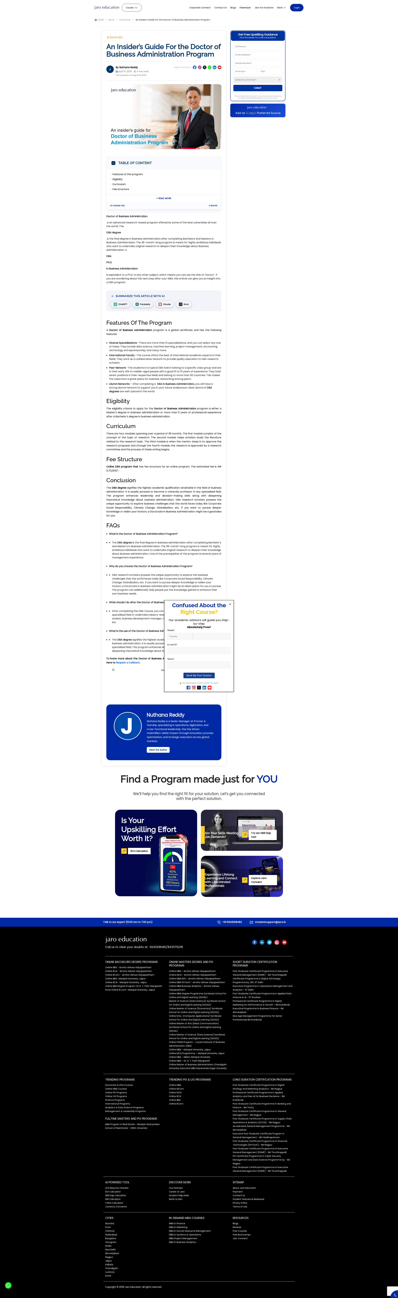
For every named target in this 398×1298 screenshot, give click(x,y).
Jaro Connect (240, 1238)
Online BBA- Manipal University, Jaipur (125, 978)
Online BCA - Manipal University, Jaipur (126, 982)
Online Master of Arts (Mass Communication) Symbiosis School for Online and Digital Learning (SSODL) (195, 1027)
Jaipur (108, 1260)
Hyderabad (111, 1234)
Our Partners (176, 1188)
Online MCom (176, 1088)
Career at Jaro (177, 1191)
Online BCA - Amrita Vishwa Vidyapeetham (128, 971)
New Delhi (110, 1249)
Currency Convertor (116, 1206)
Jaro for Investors (264, 7)
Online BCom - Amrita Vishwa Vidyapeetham (129, 974)
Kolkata (109, 1264)
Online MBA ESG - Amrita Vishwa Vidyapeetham (194, 978)
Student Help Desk (179, 1195)
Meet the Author (158, 749)
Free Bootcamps (242, 1234)
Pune (108, 1227)
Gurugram (110, 1242)
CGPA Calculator (114, 1202)
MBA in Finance (177, 1223)
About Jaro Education (244, 1188)
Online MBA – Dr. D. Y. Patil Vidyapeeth (189, 1060)
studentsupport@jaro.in (270, 922)
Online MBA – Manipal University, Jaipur (190, 1049)
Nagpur (109, 1257)
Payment (238, 1191)
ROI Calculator (113, 1191)
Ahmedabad (112, 1253)
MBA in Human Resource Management (190, 1230)
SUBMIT (258, 88)
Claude (167, 304)
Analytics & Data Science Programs (124, 1107)
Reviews (237, 1227)
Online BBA (174, 1100)
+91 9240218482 (232, 922)
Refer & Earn (175, 1199)
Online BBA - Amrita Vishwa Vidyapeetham (128, 967)
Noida (108, 1245)
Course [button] (130, 7)
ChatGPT (122, 304)
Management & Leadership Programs (125, 1111)
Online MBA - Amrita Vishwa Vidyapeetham (192, 971)
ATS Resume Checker (117, 1188)
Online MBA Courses (116, 1088)
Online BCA (175, 1096)
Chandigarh (111, 1268)
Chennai (109, 1230)
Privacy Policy (240, 1202)
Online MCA (175, 1092)
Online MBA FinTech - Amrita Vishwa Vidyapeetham (197, 982)
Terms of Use (240, 1206)
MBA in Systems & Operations (185, 1234)
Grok (186, 304)
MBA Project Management (183, 1238)
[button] (281, 7)
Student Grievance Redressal (248, 1199)
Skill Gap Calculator (115, 1195)
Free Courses (240, 1230)
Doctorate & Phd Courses (119, 1085)
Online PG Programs (116, 1092)
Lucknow (110, 1272)
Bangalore (110, 1238)
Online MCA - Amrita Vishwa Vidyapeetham (192, 974)
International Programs (117, 1103)
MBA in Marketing (178, 1227)
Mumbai (109, 1223)
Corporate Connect (200, 7)
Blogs (233, 7)
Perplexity (145, 304)
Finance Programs (115, 1100)
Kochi (108, 1275)
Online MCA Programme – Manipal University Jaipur (196, 1053)
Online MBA (175, 1085)
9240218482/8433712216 (166, 947)
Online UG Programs (116, 1096)
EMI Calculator (113, 1199)
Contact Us (220, 7)
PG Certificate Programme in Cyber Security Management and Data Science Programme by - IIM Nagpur (261, 1159)
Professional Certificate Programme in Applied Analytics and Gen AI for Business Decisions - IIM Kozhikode (259, 1096)
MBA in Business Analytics (182, 1242)
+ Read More (163, 198)
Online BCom (176, 1103)
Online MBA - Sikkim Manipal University (189, 1057)
